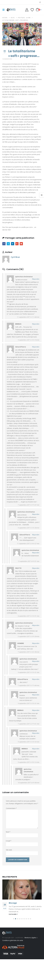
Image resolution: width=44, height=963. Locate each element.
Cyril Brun (15, 257)
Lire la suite (13, 917)
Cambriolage (15, 903)
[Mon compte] (27, 9)
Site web (9, 850)
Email (21, 243)
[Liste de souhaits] (32, 9)
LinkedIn (12, 243)
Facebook (4, 243)
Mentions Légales (30, 940)
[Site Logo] (10, 9)
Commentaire (11, 808)
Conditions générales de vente (12, 943)
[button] (4, 10)
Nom (8, 832)
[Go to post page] (22, 889)
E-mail (8, 841)
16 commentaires (7, 59)
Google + (17, 243)
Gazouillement (8, 243)
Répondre (35, 279)
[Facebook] (40, 2)
